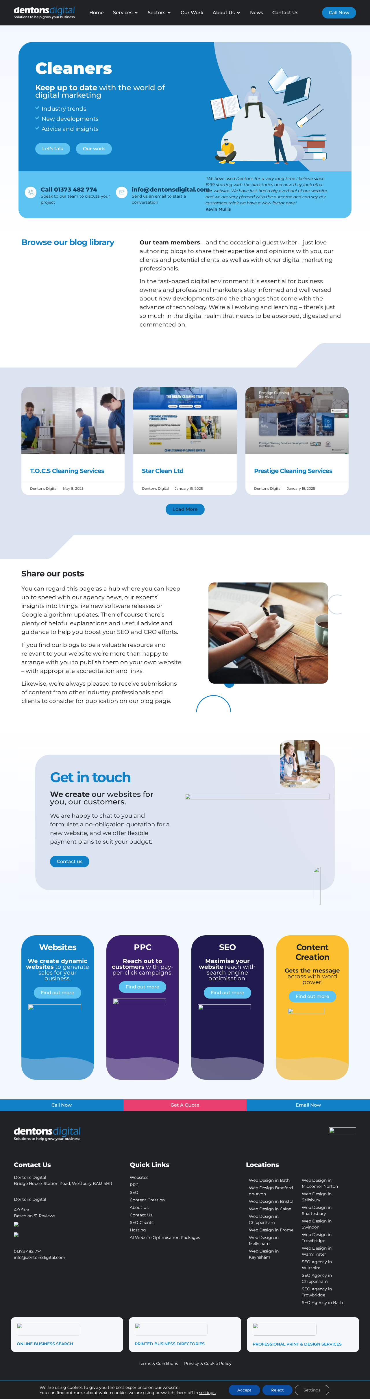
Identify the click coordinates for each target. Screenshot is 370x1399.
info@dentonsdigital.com (171, 189)
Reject (277, 1390)
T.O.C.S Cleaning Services (67, 470)
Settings (312, 1390)
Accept (244, 1390)
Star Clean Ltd (163, 470)
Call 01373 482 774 (69, 189)
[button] (185, 509)
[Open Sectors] (169, 12)
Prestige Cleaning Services (293, 470)
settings (207, 1392)
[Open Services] (136, 12)
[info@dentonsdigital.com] (121, 192)
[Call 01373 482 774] (30, 192)
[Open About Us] (238, 12)
